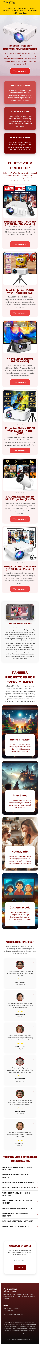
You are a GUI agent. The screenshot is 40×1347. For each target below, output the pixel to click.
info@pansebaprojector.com (15, 1314)
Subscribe (20, 1267)
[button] (4, 201)
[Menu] (37, 3)
